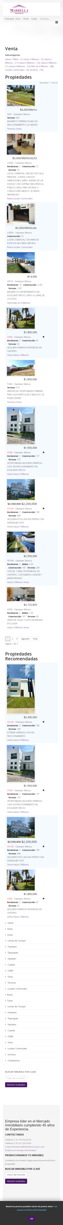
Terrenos (34, 69)
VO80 (9, 337)
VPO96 (10, 560)
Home (10, 922)
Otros (10, 976)
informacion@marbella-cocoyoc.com (27, 1146)
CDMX (10, 970)
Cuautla (11, 964)
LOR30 (10, 232)
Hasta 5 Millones (49, 62)
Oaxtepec (12, 946)
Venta (19, 128)
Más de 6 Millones (39, 66)
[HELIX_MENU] (56, 22)
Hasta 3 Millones (21, 474)
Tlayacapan (12, 952)
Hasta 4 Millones (27, 62)
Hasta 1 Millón (12, 59)
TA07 (9, 114)
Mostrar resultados (16, 1084)
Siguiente (25, 638)
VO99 (9, 452)
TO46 (9, 384)
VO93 (9, 609)
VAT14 (10, 281)
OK (31, 1218)
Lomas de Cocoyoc (16, 940)
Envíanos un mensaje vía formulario (20, 1150)
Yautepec (11, 958)
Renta (10, 198)
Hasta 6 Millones (17, 66)
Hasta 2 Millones (31, 59)
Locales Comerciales (15, 69)
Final (35, 638)
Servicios (11, 1054)
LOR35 (10, 162)
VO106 (10, 508)
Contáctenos (13, 1060)
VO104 (10, 722)
